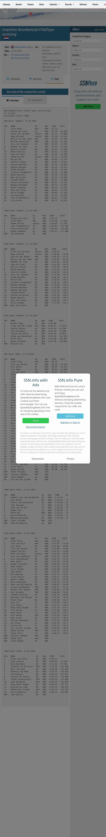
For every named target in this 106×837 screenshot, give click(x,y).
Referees (83, 4)
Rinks (41, 4)
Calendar (6, 4)
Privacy (70, 458)
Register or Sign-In (70, 422)
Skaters (30, 4)
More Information (35, 427)
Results (19, 4)
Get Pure (70, 416)
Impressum (38, 458)
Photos (95, 4)
